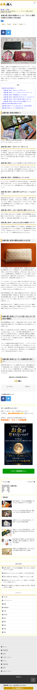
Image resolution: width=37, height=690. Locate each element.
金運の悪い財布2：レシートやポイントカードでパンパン (18, 92)
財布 (8, 9)
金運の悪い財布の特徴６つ (8, 88)
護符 (5, 621)
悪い (4, 24)
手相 (5, 611)
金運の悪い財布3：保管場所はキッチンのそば (15, 94)
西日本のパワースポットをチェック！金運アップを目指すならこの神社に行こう (19, 581)
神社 (5, 618)
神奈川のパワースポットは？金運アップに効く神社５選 (19, 573)
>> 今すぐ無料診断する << (18, 471)
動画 (5, 604)
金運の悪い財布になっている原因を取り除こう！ (14, 108)
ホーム (5, 646)
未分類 (5, 614)
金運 (16, 24)
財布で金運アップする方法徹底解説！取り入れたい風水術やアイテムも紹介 (19, 568)
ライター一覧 (31, 482)
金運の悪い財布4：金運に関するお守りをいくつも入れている (19, 97)
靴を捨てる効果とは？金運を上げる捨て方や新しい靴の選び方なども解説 (19, 586)
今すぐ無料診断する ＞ (18, 688)
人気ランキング (7, 657)
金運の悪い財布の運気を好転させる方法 (12, 103)
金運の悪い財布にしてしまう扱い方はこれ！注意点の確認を (17, 105)
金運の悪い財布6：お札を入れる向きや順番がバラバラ (17, 101)
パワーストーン (8, 600)
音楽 (5, 628)
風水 (5, 632)
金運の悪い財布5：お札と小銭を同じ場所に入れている (17, 99)
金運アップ (22, 24)
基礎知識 (6, 607)
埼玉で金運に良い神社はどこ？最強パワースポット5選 (18, 576)
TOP (3, 9)
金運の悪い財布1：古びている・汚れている (14, 90)
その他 (5, 597)
